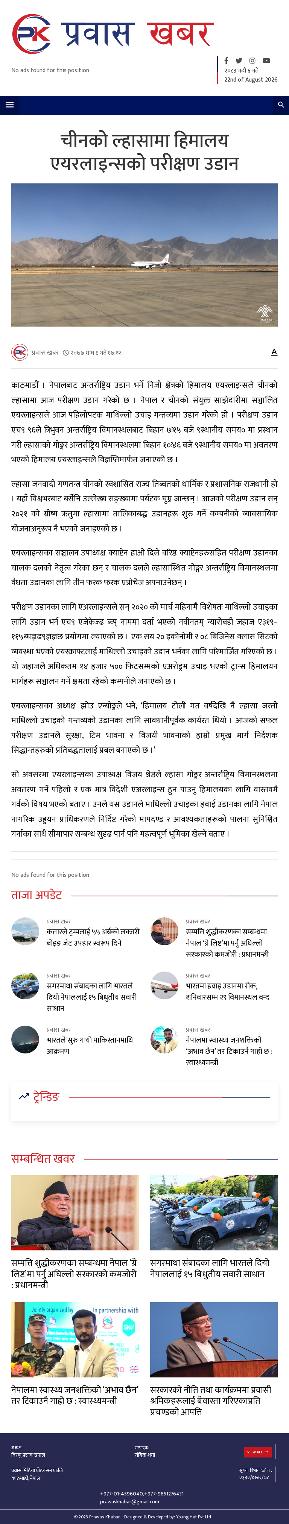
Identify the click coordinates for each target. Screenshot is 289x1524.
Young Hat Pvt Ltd (193, 1517)
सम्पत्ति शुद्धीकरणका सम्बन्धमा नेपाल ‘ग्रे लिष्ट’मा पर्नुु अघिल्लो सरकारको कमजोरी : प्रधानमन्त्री (227, 943)
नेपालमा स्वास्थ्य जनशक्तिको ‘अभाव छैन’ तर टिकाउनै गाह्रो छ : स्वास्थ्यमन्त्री (229, 1051)
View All (255, 1452)
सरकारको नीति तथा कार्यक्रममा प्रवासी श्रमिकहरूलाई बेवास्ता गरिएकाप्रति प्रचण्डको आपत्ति (210, 1401)
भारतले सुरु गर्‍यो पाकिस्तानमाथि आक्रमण (90, 1046)
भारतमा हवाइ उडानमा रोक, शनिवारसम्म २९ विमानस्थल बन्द (227, 992)
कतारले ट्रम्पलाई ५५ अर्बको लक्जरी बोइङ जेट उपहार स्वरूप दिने (93, 938)
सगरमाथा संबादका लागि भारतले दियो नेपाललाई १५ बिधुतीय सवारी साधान (92, 997)
